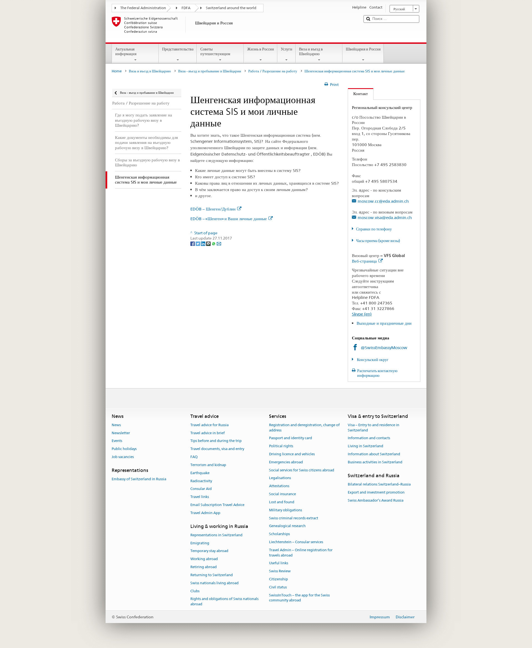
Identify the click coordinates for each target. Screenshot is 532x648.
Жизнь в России (260, 49)
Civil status (278, 587)
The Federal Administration (143, 8)
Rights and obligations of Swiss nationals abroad (224, 601)
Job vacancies (123, 457)
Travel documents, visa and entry (217, 449)
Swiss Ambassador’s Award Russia (375, 500)
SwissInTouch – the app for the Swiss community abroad (299, 598)
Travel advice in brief (207, 433)
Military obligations (285, 510)
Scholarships (279, 534)
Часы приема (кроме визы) (378, 240)
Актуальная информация (125, 51)
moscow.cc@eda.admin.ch (383, 201)
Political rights (281, 446)
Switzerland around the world (231, 8)
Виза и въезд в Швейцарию (311, 51)
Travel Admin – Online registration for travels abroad (300, 552)
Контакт (358, 93)
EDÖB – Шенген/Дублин (213, 209)
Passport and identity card (290, 438)
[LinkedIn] (203, 243)
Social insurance (282, 494)
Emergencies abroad (286, 462)
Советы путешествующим (215, 51)
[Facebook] (193, 243)
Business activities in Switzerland (375, 462)
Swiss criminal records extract (293, 518)
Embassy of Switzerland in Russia (139, 479)
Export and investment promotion (376, 492)
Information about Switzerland (374, 454)
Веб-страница (364, 261)
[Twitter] (198, 243)
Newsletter (121, 433)
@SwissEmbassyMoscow (384, 347)
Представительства (177, 49)
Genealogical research (287, 526)
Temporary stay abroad (209, 551)
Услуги (286, 49)
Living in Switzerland (365, 446)
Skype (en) (362, 314)
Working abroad (204, 559)
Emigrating (199, 543)
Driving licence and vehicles (292, 454)
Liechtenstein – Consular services (296, 542)
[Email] (219, 243)
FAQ (194, 457)
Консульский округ (372, 359)
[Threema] (208, 243)
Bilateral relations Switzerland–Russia (379, 484)
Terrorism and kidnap (208, 465)
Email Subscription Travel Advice (217, 505)
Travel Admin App (205, 513)
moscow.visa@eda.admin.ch (385, 217)
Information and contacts (369, 438)
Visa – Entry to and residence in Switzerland (373, 427)
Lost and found (281, 502)
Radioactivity (201, 481)
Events (117, 441)
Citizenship (278, 579)
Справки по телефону (374, 229)
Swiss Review (280, 571)
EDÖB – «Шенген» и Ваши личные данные (228, 218)
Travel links (199, 497)
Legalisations (280, 478)
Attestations (279, 486)
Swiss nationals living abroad (214, 583)
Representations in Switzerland (216, 535)
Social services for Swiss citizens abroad (301, 470)
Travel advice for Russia (209, 425)
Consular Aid (201, 489)
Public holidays (124, 449)
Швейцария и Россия (363, 49)
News (116, 425)
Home (117, 71)
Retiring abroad (203, 567)
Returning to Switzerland (211, 575)
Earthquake (199, 473)
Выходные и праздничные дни (384, 323)
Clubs (195, 591)
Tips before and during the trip (216, 441)
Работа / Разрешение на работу (272, 71)
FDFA (185, 8)
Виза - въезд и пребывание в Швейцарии (209, 71)
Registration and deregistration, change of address (304, 427)
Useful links (278, 563)
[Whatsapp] (214, 243)
